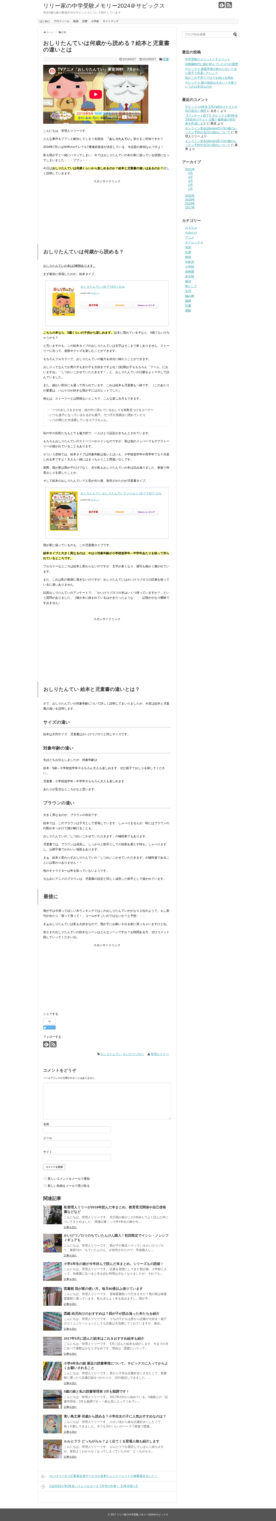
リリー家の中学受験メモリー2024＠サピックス (104, 6)
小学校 (95, 21)
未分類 (189, 276)
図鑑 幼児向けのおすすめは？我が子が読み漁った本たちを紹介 (111, 1313)
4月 (190, 177)
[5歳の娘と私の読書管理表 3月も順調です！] (52, 1399)
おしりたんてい (110, 1054)
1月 (190, 188)
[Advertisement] (107, 210)
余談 (188, 247)
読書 (84, 21)
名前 (46, 1124)
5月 (190, 173)
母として (191, 286)
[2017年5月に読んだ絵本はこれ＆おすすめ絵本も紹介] (52, 1346)
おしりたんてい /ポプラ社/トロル (103, 286)
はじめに (45, 21)
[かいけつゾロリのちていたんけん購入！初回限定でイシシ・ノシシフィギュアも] (52, 1243)
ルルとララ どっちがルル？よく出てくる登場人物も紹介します (111, 1441)
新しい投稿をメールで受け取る (69, 1185)
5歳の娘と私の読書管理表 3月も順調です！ (96, 1391)
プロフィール (61, 21)
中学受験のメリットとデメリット (207, 59)
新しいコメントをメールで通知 (69, 1178)
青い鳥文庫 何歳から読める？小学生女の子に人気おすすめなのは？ (115, 1416)
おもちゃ (191, 227)
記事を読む (70, 1227)
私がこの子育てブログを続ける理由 (209, 77)
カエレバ (95, 293)
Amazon (119, 305)
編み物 (189, 295)
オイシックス (194, 242)
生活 (188, 291)
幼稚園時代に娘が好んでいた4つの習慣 (211, 64)
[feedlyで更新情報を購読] (222, 5)
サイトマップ (110, 21)
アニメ (189, 237)
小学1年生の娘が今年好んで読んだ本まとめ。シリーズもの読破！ (114, 1264)
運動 (188, 310)
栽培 (188, 281)
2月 (190, 184)
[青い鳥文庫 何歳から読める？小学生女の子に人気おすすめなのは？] (52, 1424)
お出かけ (191, 232)
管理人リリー (160, 1054)
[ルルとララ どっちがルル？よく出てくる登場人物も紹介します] (52, 1449)
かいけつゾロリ (133, 1054)
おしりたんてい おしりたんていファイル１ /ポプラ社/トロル (121, 493)
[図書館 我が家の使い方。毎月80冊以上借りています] (52, 1296)
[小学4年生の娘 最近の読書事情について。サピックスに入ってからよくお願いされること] (52, 1371)
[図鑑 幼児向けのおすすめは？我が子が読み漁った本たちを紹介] (52, 1321)
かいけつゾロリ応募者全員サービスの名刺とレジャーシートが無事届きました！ (103, 1476)
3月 (190, 181)
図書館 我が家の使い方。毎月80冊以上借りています (103, 1289)
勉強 (75, 21)
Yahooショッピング (146, 305)
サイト (47, 1151)
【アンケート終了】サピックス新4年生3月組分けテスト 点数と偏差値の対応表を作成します (211, 119)
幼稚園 (189, 271)
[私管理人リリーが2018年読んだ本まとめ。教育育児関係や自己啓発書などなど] (52, 1215)
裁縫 (188, 300)
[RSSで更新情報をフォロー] (229, 5)
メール (47, 1138)
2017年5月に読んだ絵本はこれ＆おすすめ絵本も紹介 (104, 1338)
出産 (188, 252)
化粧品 (189, 261)
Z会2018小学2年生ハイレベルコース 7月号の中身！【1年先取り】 (94, 1486)
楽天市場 (93, 305)
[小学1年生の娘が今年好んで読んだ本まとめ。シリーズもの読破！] (52, 1271)
